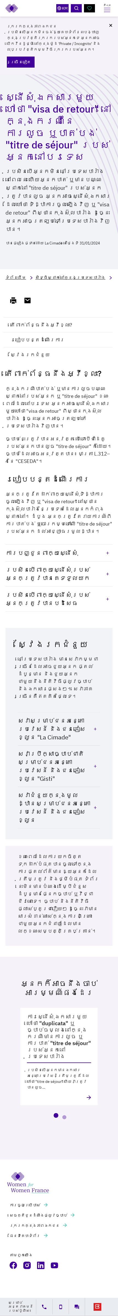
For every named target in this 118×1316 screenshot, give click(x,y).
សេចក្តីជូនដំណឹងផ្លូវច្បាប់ (39, 1215)
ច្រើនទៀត (20, 62)
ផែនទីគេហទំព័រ (25, 1235)
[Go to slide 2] (64, 1117)
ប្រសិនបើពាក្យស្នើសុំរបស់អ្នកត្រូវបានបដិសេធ (47, 599)
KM (65, 8)
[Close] (111, 25)
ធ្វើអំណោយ (89, 8)
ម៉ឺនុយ (107, 5)
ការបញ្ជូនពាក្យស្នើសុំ (41, 553)
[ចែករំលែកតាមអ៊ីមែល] (30, 300)
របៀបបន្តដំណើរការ (37, 340)
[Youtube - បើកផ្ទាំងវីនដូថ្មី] (55, 1265)
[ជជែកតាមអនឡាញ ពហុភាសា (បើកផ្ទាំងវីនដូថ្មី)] (77, 1307)
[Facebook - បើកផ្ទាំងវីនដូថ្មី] (14, 1265)
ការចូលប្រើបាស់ (25, 1205)
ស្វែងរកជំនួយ (30, 354)
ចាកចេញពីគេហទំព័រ (97, 1307)
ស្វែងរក (76, 8)
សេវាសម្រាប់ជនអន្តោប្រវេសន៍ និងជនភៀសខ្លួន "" (52, 728)
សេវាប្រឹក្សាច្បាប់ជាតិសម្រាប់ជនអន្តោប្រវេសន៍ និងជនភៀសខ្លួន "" (52, 766)
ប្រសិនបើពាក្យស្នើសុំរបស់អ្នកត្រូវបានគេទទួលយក (47, 574)
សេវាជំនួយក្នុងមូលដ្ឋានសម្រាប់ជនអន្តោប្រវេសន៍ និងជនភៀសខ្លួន (54, 807)
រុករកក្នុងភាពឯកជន (35, 1225)
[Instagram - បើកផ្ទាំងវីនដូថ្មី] (27, 1265)
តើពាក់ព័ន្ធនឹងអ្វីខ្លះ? (41, 325)
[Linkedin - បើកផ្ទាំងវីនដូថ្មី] (41, 1265)
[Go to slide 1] (56, 1115)
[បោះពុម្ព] (16, 300)
